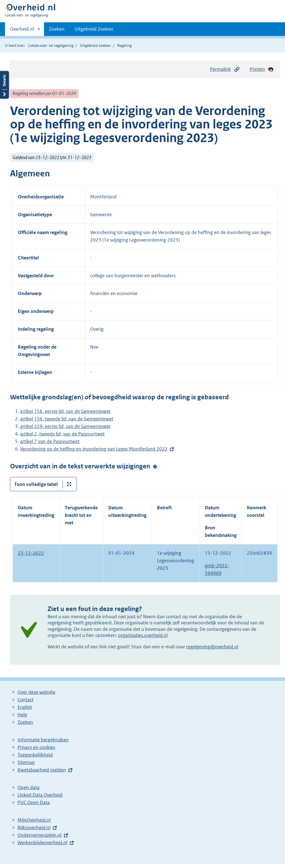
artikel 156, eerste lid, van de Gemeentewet (65, 411)
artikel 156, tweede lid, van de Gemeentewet (66, 419)
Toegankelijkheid (35, 755)
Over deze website (36, 692)
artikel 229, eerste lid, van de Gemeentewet (65, 426)
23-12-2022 (31, 553)
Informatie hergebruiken (43, 740)
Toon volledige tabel (36, 484)
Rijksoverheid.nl (34, 827)
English (25, 707)
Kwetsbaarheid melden (42, 770)
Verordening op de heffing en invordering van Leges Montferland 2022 (94, 449)
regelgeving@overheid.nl (212, 647)
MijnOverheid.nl (34, 820)
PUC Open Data (34, 802)
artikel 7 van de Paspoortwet (50, 441)
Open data (29, 787)
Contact (25, 700)
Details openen (4, 85)
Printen (257, 69)
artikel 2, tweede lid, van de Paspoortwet (62, 434)
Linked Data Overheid (40, 795)
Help (22, 715)
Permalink (220, 69)
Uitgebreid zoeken (95, 45)
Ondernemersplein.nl (40, 835)
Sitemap (26, 762)
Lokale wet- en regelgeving (50, 45)
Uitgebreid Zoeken (94, 29)
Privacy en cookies (36, 747)
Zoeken (57, 29)
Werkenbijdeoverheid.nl (42, 842)
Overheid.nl (22, 31)
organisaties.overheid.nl (143, 635)
